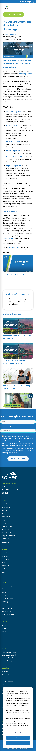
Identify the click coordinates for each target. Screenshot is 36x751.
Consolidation (6, 517)
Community (5, 605)
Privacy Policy (23, 453)
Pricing (4, 523)
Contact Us (5, 638)
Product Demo (6, 611)
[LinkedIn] (3, 493)
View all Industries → (8, 576)
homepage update (25, 74)
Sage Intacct (5, 678)
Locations (5, 628)
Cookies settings (18, 732)
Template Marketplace (9, 536)
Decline (18, 743)
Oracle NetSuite (6, 684)
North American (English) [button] (9, 652)
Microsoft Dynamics (8, 675)
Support (23, 1)
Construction (6, 566)
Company (4, 625)
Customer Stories (7, 608)
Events (4, 592)
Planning (4, 510)
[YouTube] (6, 493)
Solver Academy (8, 238)
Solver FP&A (5, 504)
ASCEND (4, 595)
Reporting (5, 513)
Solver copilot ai (21, 275)
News (13, 275)
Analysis (4, 520)
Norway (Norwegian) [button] (8, 661)
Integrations (5, 542)
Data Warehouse (7, 526)
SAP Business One (7, 681)
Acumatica (5, 671)
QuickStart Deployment (9, 539)
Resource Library (7, 586)
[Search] (28, 8)
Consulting (5, 602)
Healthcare (5, 569)
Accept (18, 738)
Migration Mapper (7, 532)
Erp (8, 275)
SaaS (3, 572)
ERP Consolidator (7, 529)
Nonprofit (5, 553)
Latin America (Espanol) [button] (9, 655)
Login (29, 1)
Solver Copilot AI (7, 507)
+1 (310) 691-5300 (12, 489)
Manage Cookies (24, 748)
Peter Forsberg (10, 34)
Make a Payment (12, 748)
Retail (3, 562)
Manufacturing (6, 556)
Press (3, 635)
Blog (3, 589)
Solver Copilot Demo (8, 614)
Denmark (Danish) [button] (7, 658)
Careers (4, 632)
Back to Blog (15, 14)
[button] (32, 7)
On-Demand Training (8, 598)
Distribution (5, 559)
